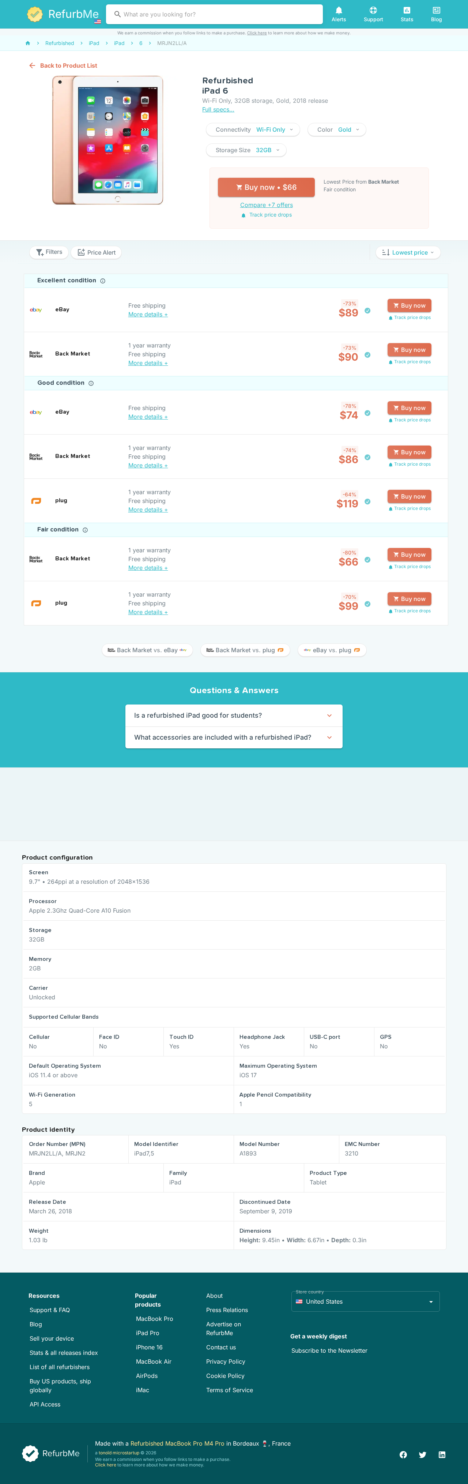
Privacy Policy (225, 1361)
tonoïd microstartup (119, 1452)
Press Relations (227, 1310)
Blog (36, 1324)
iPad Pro (147, 1333)
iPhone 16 (149, 1347)
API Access (45, 1404)
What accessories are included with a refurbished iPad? (223, 737)
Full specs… (218, 109)
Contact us (221, 1347)
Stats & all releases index (64, 1352)
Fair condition (58, 529)
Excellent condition (67, 280)
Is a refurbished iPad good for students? (198, 715)
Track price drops (270, 214)
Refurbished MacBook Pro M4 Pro (178, 1443)
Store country (310, 1292)
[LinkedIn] (442, 1454)
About (214, 1295)
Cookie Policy (225, 1375)
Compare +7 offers (266, 204)
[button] (253, 129)
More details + (148, 314)
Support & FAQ (50, 1310)
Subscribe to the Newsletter (329, 1350)
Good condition (61, 383)
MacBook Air (153, 1361)
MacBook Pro (154, 1318)
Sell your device (52, 1338)
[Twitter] (422, 1454)
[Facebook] (403, 1454)
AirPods (147, 1375)
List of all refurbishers (60, 1367)
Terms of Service (229, 1390)
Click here (257, 32)
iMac (142, 1390)
